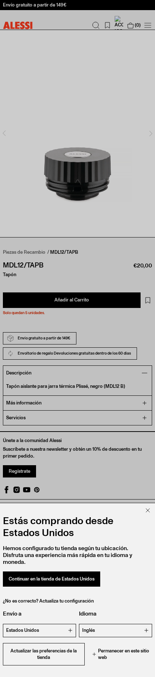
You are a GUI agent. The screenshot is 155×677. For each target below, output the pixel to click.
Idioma (88, 613)
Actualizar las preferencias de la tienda (43, 654)
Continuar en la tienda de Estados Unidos (51, 579)
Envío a (12, 613)
